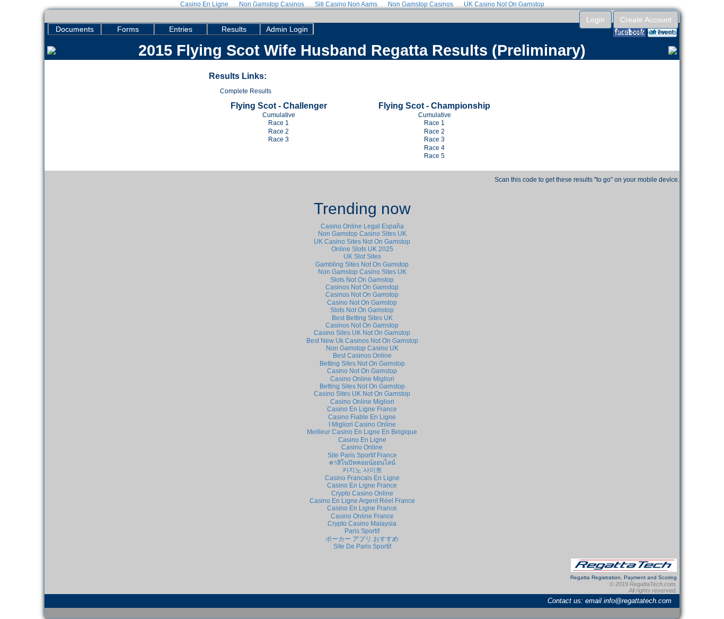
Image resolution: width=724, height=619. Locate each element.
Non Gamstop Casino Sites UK (362, 233)
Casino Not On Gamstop (362, 302)
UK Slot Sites (362, 256)
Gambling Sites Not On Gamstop (362, 264)
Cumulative (278, 115)
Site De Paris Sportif (362, 546)
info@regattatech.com (638, 601)
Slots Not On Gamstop (362, 280)
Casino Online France (362, 516)
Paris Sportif (362, 531)
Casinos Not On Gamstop (362, 287)
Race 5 (434, 156)
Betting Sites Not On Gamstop (362, 363)
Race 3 (278, 139)
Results (234, 29)
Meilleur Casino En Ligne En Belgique (362, 432)
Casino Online (362, 447)
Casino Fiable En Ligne (362, 417)
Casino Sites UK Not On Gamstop (362, 333)
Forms (128, 29)
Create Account (646, 19)
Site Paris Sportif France (362, 455)
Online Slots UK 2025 (362, 249)
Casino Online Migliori (362, 379)
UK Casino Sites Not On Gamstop (362, 241)
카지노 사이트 (362, 470)
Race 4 (434, 148)
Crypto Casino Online (362, 493)
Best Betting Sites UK (362, 318)
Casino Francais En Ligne (362, 478)
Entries (180, 29)
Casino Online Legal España (362, 226)
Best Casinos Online (362, 355)
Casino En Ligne (362, 440)
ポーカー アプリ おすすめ (362, 539)
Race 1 (278, 123)
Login (595, 19)
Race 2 (278, 131)
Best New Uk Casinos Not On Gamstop (362, 340)
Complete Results (245, 91)
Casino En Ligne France (362, 409)
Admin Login (287, 29)
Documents (75, 29)
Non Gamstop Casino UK (362, 348)
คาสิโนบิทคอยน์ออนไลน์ (362, 462)
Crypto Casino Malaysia (362, 523)
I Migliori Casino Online (362, 424)
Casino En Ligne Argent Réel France (362, 501)
